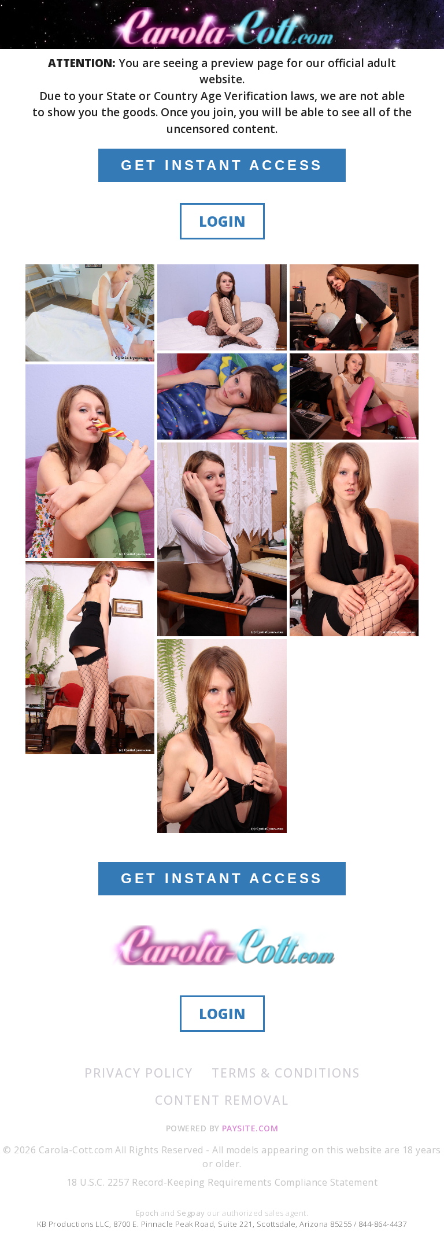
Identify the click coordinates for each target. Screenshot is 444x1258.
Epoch (148, 1213)
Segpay (192, 1213)
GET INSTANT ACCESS (222, 165)
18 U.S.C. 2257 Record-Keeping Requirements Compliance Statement (222, 1182)
